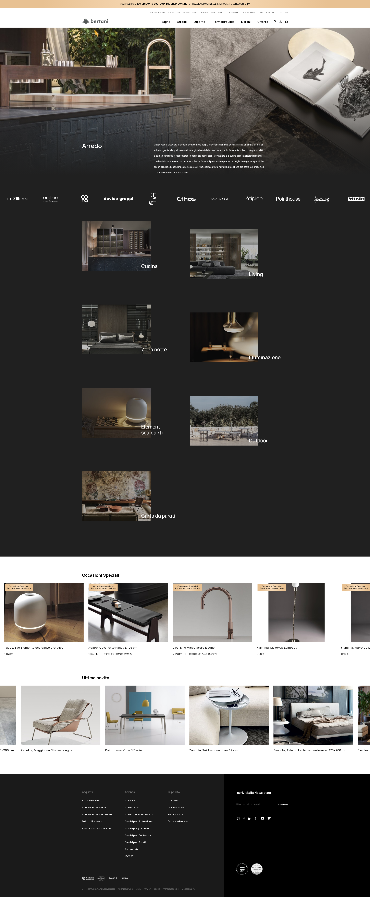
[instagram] (238, 819)
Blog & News (249, 13)
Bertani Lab (131, 849)
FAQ (261, 13)
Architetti (174, 13)
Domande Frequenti (179, 821)
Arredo (182, 22)
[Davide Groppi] (17, 199)
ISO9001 (129, 856)
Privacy (147, 889)
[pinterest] (256, 819)
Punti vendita (218, 13)
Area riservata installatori (96, 828)
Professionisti (157, 13)
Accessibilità (188, 889)
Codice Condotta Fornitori (139, 814)
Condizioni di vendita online (97, 814)
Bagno (165, 22)
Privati (204, 13)
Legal (138, 889)
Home (85, 34)
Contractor (190, 13)
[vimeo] (269, 819)
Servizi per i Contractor (138, 835)
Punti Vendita (175, 814)
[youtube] (262, 819)
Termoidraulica (224, 22)
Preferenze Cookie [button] (171, 889)
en (286, 13)
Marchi (246, 22)
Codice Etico (132, 807)
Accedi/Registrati (92, 800)
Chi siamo (234, 13)
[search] (275, 22)
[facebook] (244, 819)
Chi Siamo (130, 800)
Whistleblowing (125, 889)
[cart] (286, 22)
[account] (281, 22)
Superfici (200, 22)
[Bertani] (95, 21)
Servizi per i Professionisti (139, 821)
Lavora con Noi (176, 807)
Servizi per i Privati (135, 842)
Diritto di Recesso (92, 821)
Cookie (157, 889)
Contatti (271, 13)
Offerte (262, 22)
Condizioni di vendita (94, 807)
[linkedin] (249, 819)
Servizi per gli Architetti (138, 828)
